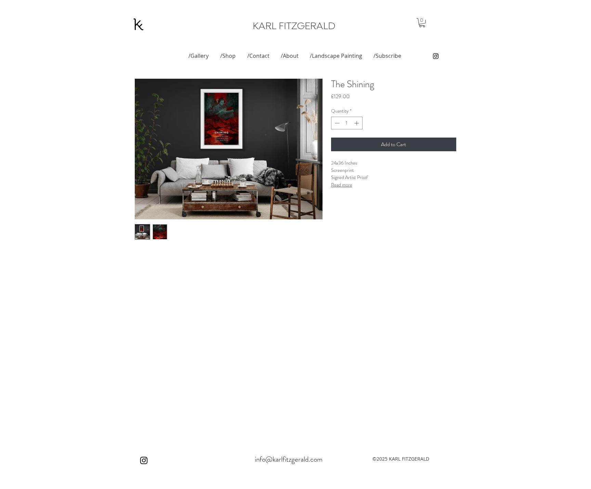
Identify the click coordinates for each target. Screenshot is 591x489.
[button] (422, 22)
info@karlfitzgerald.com (289, 459)
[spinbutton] (347, 123)
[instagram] (435, 56)
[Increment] (357, 123)
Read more (341, 184)
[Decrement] (336, 123)
